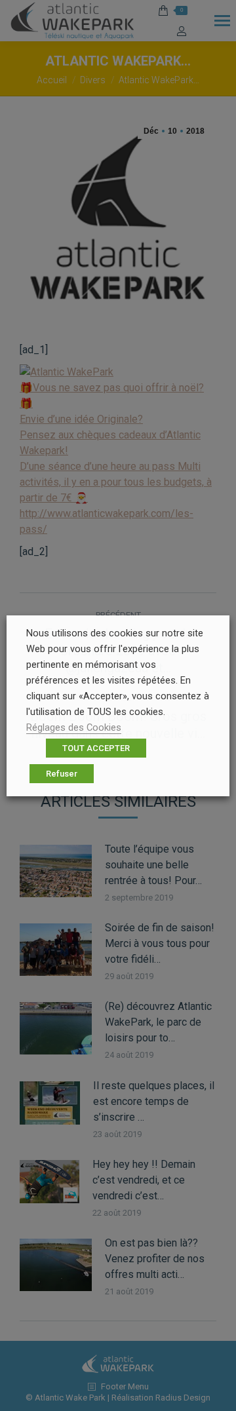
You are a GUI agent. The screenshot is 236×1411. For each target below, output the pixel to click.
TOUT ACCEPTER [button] (96, 748)
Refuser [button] (61, 774)
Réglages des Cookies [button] (73, 727)
